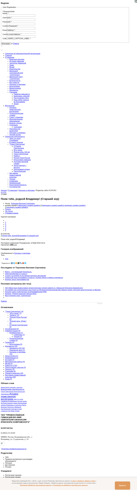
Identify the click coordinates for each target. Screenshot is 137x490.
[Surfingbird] (25, 263)
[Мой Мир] (18, 263)
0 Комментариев (11, 213)
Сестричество (6, 409)
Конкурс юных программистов (17, 279)
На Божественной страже (9, 403)
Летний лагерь (22, 401)
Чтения (17, 411)
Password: (7, 22)
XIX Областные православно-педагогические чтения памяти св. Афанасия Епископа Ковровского (44, 288)
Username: (7, 18)
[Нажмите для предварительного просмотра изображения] (20, 236)
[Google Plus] (23, 263)
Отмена (16, 44)
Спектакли (14, 409)
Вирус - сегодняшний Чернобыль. (18, 272)
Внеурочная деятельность (12, 389)
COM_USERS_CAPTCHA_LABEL (17, 38)
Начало (4, 190)
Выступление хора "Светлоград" (18, 296)
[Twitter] (14, 263)
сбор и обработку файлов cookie (83, 481)
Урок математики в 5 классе (16, 274)
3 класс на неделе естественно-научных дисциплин (25, 276)
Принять (122, 485)
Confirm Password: (10, 26)
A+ (2, 192)
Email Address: (9, 30)
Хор (6, 259)
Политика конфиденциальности (13, 449)
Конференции (12, 401)
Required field (8, 11)
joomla (99, 303)
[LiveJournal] (21, 263)
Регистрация (6, 44)
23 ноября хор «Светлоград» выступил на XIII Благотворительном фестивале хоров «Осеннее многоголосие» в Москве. (53, 290)
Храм (13, 411)
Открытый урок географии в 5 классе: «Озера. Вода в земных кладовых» (34, 278)
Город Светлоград (7, 391)
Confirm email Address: (12, 34)
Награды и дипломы (27, 190)
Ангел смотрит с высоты (13, 387)
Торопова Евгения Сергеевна (23, 203)
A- (5, 192)
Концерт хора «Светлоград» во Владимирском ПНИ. (26, 292)
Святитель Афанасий (14, 407)
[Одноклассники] (16, 263)
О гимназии (12, 190)
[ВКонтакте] (12, 263)
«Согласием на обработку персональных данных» (70, 485)
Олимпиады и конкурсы (14, 405)
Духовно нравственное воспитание (9, 396)
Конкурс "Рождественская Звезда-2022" (21, 294)
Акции (3, 387)
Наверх (4, 301)
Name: (6, 13)
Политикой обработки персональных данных (35, 485)
